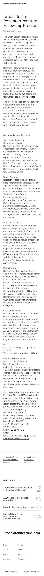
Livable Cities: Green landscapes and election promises (13, 516)
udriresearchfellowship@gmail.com (19, 435)
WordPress (37, 571)
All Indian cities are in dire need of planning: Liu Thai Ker (17, 488)
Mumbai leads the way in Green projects (31, 459)
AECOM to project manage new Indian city (15, 499)
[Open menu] (39, 3)
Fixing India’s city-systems (15, 507)
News (19, 31)
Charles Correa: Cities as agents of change (11, 459)
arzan (13, 31)
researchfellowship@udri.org (24, 398)
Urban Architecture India (14, 3)
